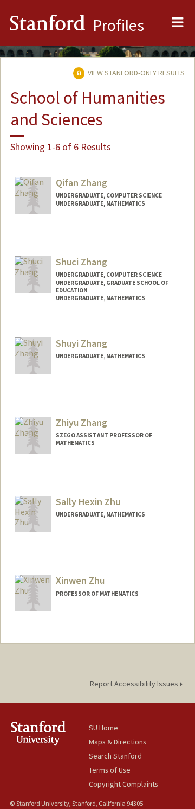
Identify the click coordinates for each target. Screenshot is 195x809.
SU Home (103, 727)
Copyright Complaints (123, 784)
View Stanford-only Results (135, 73)
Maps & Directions (117, 742)
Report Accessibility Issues (135, 684)
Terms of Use (110, 770)
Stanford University (49, 732)
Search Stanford (115, 756)
